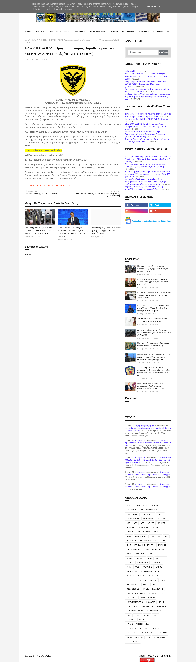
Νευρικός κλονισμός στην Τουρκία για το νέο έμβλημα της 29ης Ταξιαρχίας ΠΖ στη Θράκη (145, 165)
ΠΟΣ (128, 606)
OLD (128, 505)
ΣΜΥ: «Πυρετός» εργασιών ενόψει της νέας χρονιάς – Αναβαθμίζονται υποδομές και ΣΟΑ (148, 115)
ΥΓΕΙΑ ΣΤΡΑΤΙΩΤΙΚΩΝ (135, 637)
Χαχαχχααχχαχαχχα (144, 425)
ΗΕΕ (161, 554)
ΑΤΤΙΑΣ (151, 523)
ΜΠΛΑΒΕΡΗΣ (131, 580)
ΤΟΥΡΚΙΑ (163, 633)
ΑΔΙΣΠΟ (136, 505)
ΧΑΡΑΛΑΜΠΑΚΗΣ (133, 641)
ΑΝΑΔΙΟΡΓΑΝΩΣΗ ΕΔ (149, 510)
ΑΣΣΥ (143, 523)
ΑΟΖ (128, 523)
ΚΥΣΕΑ (129, 567)
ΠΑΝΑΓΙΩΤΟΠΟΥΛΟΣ (157, 593)
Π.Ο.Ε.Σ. (146, 589)
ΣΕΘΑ (155, 615)
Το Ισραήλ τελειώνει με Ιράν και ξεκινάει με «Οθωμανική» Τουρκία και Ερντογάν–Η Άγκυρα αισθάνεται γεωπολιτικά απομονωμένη (145, 181)
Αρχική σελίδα (30, 40)
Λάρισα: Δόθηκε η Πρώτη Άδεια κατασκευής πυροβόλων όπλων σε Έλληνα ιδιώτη (144, 187)
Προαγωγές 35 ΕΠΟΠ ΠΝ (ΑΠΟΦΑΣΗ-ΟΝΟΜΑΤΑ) (146, 119)
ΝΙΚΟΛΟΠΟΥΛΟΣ (133, 584)
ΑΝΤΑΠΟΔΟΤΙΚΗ (133, 519)
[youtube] (160, 211)
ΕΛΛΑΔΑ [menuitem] (38, 31)
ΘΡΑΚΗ (129, 558)
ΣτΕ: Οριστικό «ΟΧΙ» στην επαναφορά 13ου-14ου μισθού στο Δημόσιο (152, 319)
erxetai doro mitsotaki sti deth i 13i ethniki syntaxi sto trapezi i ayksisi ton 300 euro (148, 460)
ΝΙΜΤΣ (145, 584)
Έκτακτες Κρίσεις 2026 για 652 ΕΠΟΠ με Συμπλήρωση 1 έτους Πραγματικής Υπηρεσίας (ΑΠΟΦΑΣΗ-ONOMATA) (145, 134)
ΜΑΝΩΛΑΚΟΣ (132, 571)
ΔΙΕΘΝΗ (130, 532)
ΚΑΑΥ (57, 185)
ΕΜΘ (166, 536)
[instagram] (136, 211)
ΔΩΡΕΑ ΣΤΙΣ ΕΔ (160, 532)
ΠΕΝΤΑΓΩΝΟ (131, 598)
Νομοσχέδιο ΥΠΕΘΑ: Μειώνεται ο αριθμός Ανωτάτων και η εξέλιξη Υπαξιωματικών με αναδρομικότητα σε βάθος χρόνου (153, 357)
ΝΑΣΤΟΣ (163, 580)
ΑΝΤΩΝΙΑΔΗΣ (162, 519)
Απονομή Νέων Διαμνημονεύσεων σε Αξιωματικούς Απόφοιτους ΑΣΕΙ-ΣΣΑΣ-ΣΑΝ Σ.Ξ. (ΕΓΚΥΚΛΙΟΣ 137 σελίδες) (148, 159)
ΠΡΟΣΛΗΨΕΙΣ (162, 606)
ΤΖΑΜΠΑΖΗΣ (132, 633)
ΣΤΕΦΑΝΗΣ (131, 620)
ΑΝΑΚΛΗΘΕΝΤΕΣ (147, 514)
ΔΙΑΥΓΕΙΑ (156, 527)
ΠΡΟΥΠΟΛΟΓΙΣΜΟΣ (155, 611)
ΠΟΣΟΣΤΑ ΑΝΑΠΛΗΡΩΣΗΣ (144, 606)
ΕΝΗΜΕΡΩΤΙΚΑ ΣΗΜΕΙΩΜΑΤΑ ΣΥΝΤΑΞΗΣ (142, 540)
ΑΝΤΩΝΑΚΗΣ (148, 519)
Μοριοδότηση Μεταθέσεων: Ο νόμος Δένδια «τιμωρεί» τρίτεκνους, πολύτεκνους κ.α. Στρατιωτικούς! (154, 295)
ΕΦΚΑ (129, 554)
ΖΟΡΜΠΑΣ (152, 554)
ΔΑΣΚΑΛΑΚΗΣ (144, 527)
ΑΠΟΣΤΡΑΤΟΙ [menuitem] (117, 31)
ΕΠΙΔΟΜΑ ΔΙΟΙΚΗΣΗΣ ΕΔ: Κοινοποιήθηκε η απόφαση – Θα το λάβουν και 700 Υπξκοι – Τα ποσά (145, 126)
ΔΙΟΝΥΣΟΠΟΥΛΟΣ (143, 532)
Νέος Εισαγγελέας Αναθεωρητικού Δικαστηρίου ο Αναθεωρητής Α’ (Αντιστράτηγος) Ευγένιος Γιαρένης (150, 386)
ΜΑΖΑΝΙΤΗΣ (147, 567)
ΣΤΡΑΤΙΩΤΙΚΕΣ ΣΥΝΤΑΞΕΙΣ (137, 628)
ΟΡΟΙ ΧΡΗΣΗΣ (152, 656)
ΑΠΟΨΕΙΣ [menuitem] (143, 31)
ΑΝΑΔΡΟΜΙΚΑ (132, 514)
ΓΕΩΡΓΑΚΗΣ (131, 527)
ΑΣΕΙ (135, 523)
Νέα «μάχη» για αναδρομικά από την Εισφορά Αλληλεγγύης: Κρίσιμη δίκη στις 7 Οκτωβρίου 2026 (39, 230)
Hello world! (130, 71)
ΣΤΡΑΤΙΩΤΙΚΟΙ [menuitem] (53, 31)
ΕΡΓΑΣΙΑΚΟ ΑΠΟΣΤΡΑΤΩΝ (144, 545)
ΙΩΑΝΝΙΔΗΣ (140, 558)
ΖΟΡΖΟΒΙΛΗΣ (139, 554)
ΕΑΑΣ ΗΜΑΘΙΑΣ (48, 185)
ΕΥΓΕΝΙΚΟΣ (162, 545)
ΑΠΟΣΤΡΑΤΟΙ (35, 185)
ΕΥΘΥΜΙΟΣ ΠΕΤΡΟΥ (134, 549)
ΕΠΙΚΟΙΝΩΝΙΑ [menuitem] (157, 31)
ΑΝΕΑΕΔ (160, 514)
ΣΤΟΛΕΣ (142, 620)
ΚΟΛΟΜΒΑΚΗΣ (142, 562)
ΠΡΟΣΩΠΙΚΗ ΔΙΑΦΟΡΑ (135, 611)
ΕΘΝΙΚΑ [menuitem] (130, 31)
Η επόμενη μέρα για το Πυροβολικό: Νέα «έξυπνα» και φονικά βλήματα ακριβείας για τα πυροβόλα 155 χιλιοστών (147, 174)
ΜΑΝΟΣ (159, 567)
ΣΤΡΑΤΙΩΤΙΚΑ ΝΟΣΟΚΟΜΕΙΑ (138, 624)
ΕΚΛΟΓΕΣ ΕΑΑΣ (155, 536)
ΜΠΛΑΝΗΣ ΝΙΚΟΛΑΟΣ (148, 580)
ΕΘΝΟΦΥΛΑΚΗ (140, 536)
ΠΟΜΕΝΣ (162, 602)
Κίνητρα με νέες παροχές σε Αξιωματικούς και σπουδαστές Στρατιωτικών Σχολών (153, 344)
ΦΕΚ (148, 637)
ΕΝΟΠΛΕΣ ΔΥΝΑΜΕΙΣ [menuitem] (73, 31)
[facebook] (136, 205)
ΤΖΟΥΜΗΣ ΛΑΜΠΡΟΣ (148, 633)
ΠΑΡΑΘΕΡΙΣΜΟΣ (43, 40)
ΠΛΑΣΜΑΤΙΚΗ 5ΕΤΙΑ (147, 598)
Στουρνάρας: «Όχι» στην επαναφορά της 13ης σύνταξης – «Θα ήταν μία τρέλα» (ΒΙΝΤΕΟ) (106, 230)
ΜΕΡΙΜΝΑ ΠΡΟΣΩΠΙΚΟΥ (150, 571)
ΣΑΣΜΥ (147, 615)
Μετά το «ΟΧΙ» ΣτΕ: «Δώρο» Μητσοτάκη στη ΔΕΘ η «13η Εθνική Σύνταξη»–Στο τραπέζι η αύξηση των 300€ (73, 231)
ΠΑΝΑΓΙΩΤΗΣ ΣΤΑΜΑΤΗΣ (136, 593)
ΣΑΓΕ (128, 615)
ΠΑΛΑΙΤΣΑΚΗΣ (157, 589)
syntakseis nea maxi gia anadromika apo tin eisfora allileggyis (147, 473)
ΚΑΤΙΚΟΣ (130, 562)
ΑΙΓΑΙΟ (146, 505)
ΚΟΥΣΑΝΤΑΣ (156, 562)
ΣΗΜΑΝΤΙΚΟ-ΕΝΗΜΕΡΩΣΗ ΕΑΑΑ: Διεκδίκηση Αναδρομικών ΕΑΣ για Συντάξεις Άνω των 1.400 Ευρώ (146, 76)
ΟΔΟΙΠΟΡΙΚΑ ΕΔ (133, 589)
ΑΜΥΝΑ (155, 505)
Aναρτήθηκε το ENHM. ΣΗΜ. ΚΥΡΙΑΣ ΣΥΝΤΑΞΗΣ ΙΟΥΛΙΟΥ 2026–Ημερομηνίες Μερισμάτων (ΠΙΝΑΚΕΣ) (146, 84)
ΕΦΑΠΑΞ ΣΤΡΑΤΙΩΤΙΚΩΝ (154, 549)
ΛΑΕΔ (137, 567)
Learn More (150, 6)
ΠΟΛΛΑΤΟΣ (150, 602)
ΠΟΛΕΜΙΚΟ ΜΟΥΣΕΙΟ (135, 602)
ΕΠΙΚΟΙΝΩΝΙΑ (166, 656)
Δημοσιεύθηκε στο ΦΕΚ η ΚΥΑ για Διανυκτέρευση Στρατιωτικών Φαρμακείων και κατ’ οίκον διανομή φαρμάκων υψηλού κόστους (153, 371)
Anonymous (140, 440)
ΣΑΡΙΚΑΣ (137, 615)
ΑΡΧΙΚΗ (142, 656)
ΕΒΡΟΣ (129, 536)
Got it (162, 6)
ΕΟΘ (163, 540)
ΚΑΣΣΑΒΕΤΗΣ (161, 558)
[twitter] (160, 205)
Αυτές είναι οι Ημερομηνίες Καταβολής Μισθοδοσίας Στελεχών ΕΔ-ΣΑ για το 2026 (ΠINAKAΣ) (154, 332)
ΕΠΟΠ (129, 545)
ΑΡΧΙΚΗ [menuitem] (28, 31)
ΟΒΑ (153, 584)
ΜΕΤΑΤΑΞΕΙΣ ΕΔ (155, 576)
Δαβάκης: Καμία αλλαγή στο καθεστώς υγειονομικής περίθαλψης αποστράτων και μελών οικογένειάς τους (148, 96)
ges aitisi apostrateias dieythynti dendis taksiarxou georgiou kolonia (148, 443)
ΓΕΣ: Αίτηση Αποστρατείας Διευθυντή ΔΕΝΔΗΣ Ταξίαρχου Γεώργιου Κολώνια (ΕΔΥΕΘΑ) (152, 282)
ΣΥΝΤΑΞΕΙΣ (155, 628)
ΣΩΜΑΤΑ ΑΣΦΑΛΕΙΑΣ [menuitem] (96, 31)
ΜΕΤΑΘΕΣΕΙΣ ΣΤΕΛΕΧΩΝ (136, 576)
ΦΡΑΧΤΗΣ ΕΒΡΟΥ (160, 637)
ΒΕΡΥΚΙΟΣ (161, 523)
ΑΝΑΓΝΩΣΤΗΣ (132, 510)
